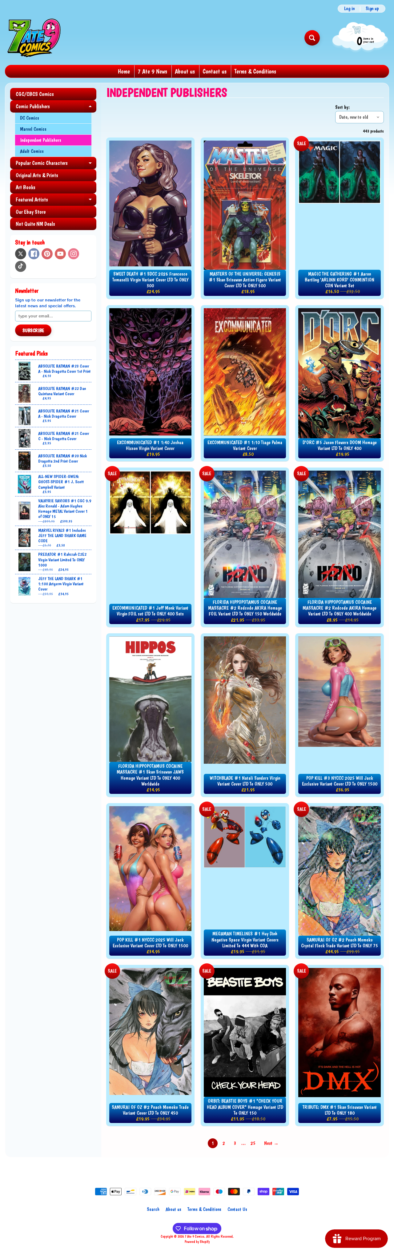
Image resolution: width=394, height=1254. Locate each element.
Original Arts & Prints (37, 175)
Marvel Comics (33, 129)
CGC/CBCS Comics (35, 94)
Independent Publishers (40, 140)
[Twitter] (20, 253)
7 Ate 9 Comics (194, 1236)
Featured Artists (56, 201)
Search (153, 1209)
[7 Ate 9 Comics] (33, 37)
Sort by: (342, 107)
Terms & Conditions (255, 71)
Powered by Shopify (197, 1242)
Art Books (25, 187)
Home (124, 71)
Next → (271, 1143)
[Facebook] (33, 253)
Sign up (372, 8)
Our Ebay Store (31, 212)
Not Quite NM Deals (35, 224)
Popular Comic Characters (56, 164)
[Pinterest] (47, 253)
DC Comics (29, 118)
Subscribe (33, 330)
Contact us (215, 71)
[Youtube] (60, 253)
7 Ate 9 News (152, 71)
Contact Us (237, 1209)
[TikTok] (20, 266)
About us (185, 71)
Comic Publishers (56, 108)
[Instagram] (73, 253)
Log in (349, 8)
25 (253, 1143)
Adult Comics (32, 151)
